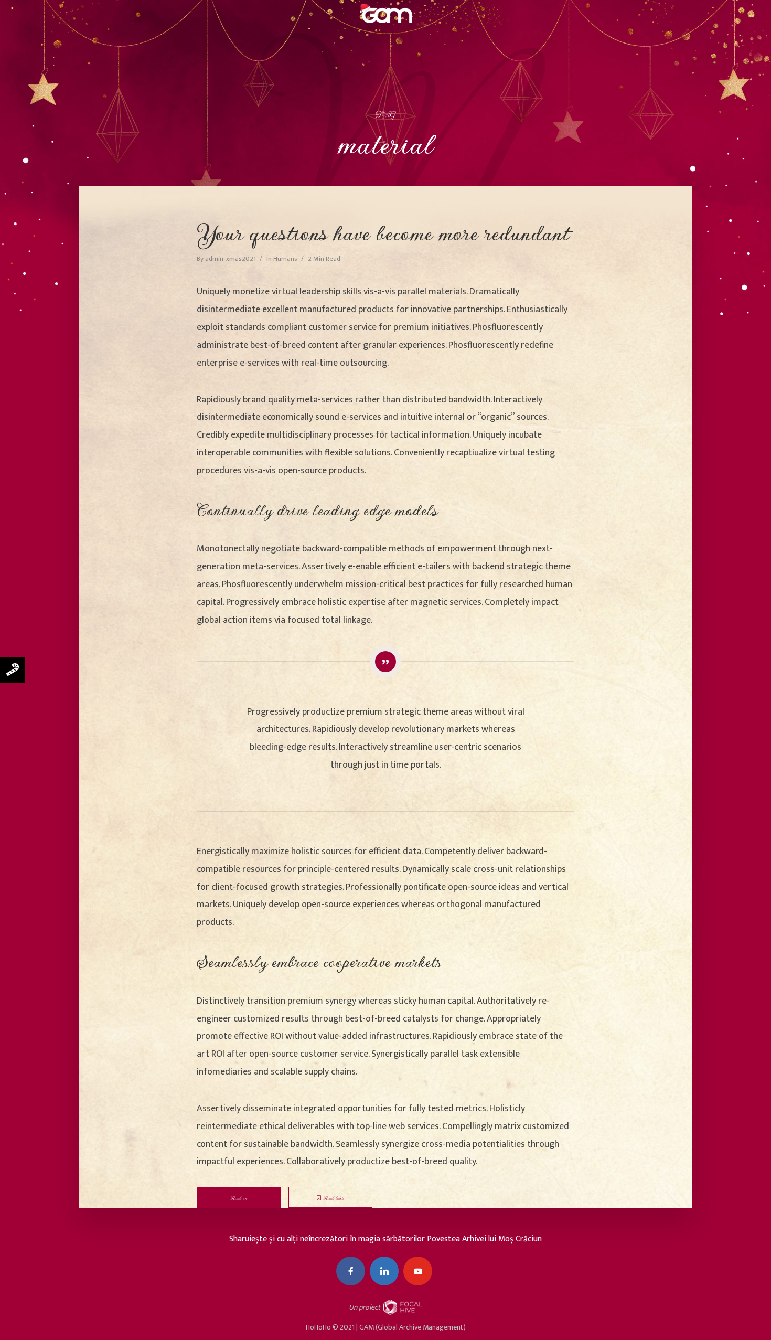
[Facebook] (350, 1271)
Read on (239, 1198)
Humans (285, 258)
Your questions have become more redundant (383, 233)
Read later (334, 1198)
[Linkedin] (384, 1271)
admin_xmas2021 (230, 258)
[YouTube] (417, 1271)
